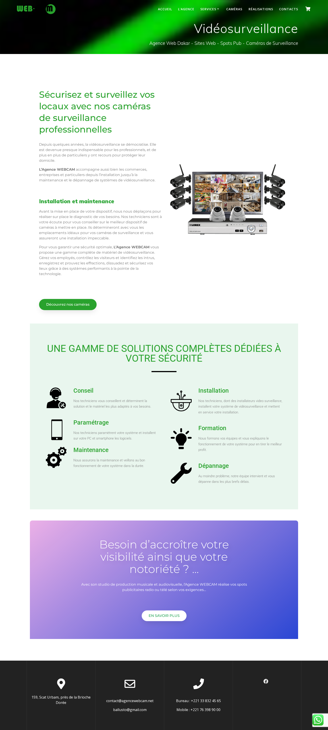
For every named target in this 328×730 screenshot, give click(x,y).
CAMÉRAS (234, 9)
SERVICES (208, 9)
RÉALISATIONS (261, 9)
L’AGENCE (186, 9)
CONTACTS (288, 9)
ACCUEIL (165, 9)
